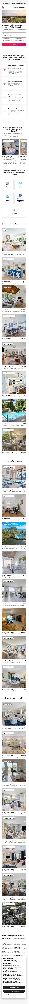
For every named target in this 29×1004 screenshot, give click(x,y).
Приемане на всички (14, 987)
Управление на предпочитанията (14, 994)
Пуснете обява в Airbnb (18, 7)
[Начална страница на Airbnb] (3, 7)
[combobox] (14, 35)
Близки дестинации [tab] (6, 938)
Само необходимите (14, 991)
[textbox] (8, 40)
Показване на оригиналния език (18, 3)
